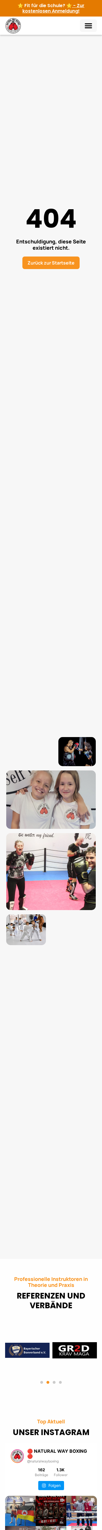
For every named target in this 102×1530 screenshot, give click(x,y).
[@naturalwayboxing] (17, 1456)
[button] (88, 25)
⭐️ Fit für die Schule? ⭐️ (51, 8)
